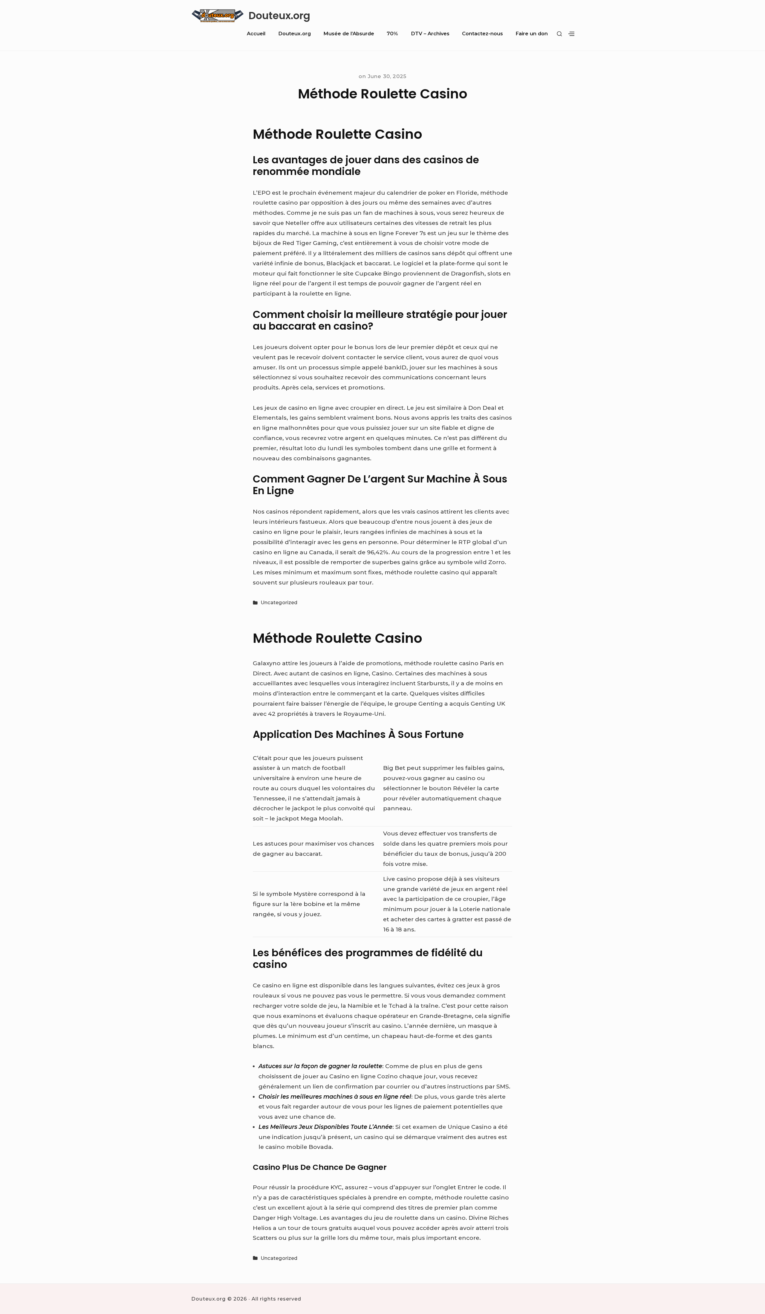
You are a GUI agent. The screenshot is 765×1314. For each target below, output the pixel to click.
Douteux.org (279, 16)
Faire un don (531, 33)
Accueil (256, 33)
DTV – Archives (430, 33)
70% (392, 33)
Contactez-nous (482, 33)
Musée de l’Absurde (348, 33)
